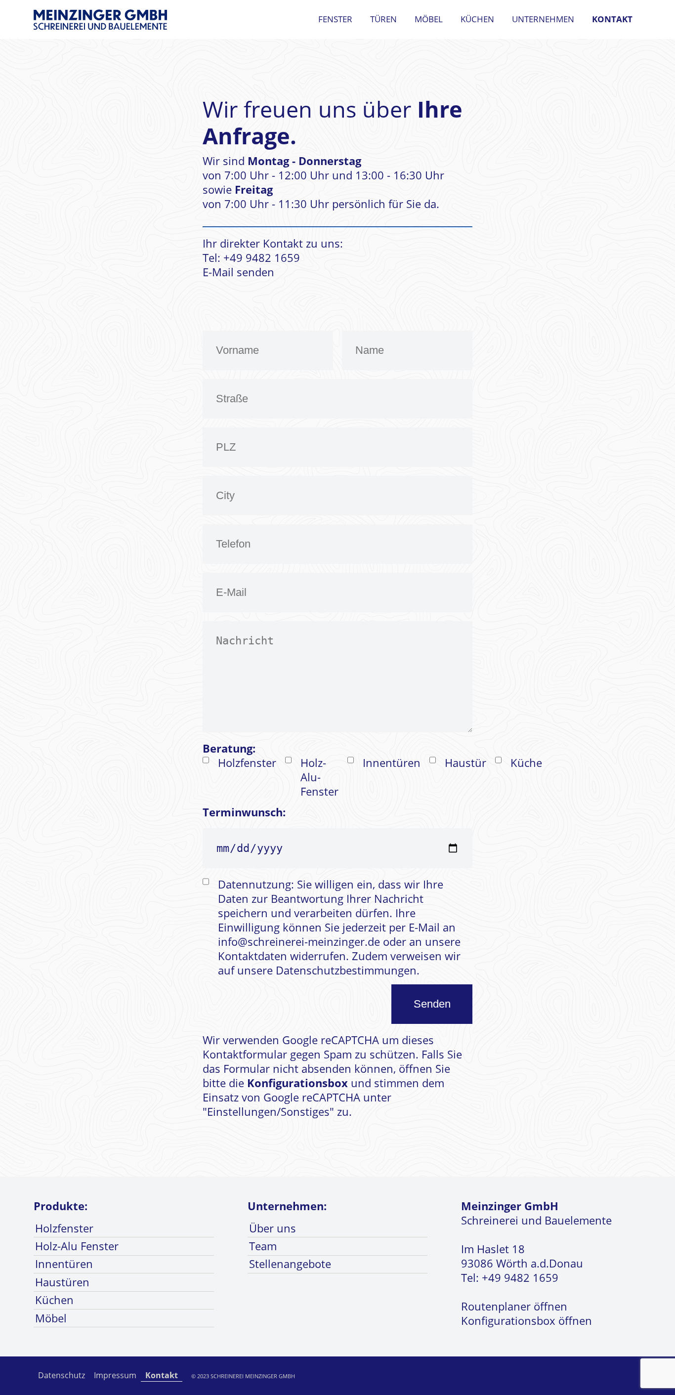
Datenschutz (61, 1375)
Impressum (115, 1375)
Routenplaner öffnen (514, 1306)
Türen (383, 19)
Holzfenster (64, 1228)
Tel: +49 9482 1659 (251, 258)
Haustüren (62, 1282)
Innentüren (64, 1264)
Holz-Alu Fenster (77, 1246)
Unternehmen (543, 19)
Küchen (477, 19)
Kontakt (612, 19)
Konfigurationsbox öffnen (526, 1320)
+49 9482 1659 (520, 1277)
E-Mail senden (238, 272)
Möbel (429, 19)
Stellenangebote (290, 1264)
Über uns (272, 1228)
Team (263, 1246)
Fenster (335, 19)
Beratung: (229, 748)
